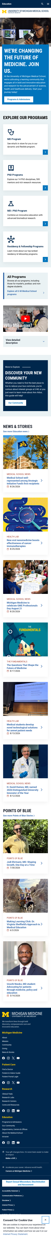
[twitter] (13, 1058)
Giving (4, 1048)
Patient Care (8, 1064)
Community (7, 1045)
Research (7, 1089)
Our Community (8, 1126)
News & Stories (8, 1052)
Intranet (5, 1137)
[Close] (45, 1220)
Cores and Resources (10, 1105)
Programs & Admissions (12, 1122)
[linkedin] (13, 1110)
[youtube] (18, 1058)
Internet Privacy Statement (15, 1234)
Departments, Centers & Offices (14, 1129)
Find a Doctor (7, 1069)
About (4, 1037)
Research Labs (8, 1097)
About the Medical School (12, 1133)
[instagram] (8, 1058)
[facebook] (3, 1058)
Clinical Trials (7, 1094)
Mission (5, 1041)
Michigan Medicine (12, 1032)
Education (7, 1117)
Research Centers (9, 1101)
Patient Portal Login (10, 1077)
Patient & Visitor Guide (11, 1073)
